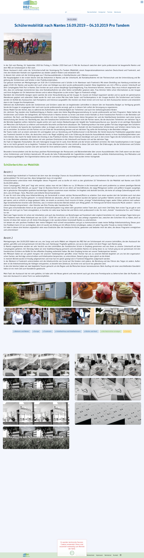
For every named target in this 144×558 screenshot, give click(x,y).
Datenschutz (87, 555)
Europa (36, 331)
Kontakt (115, 555)
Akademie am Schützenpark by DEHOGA (36, 437)
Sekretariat (119, 12)
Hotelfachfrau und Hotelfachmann (68, 331)
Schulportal (99, 12)
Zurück (127, 331)
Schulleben (36, 388)
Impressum (97, 555)
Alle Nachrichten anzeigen (111, 331)
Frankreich (47, 331)
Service (108, 388)
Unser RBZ (36, 364)
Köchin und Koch (91, 331)
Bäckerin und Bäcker (22, 331)
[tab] (140, 3)
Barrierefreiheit (87, 12)
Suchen (65, 12)
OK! (71, 553)
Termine (109, 12)
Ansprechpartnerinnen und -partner (36, 413)
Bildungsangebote (107, 364)
